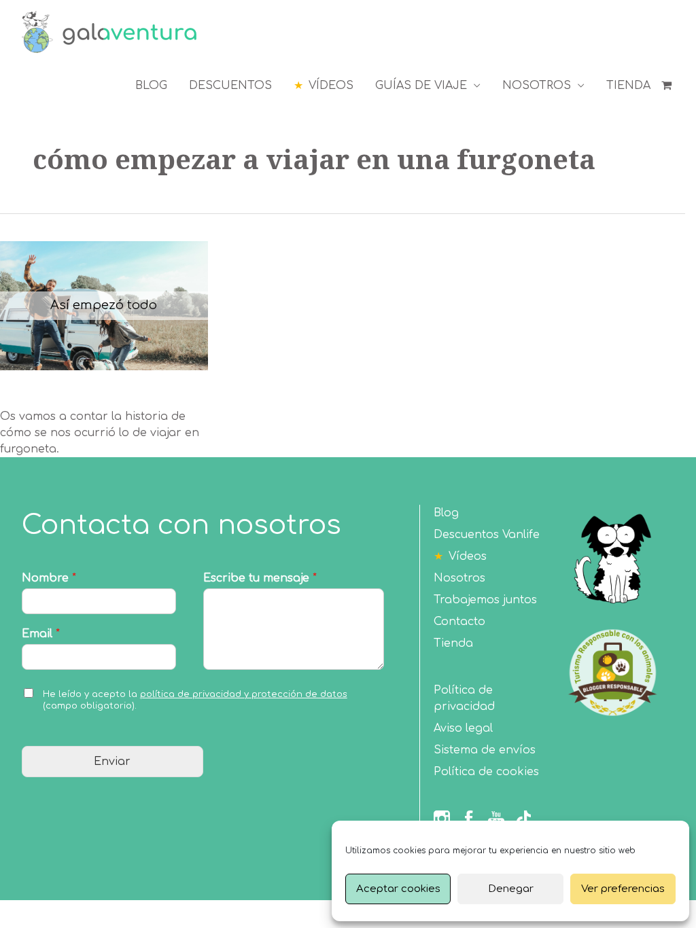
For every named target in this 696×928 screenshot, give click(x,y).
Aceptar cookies (398, 889)
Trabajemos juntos (485, 600)
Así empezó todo (103, 305)
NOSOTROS (536, 85)
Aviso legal (463, 728)
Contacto (459, 621)
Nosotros (459, 578)
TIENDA (628, 85)
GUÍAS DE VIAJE (421, 85)
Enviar (112, 761)
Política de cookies (486, 772)
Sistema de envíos (485, 750)
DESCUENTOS (230, 85)
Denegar (511, 889)
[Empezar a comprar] (667, 85)
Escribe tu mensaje (260, 578)
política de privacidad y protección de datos (243, 694)
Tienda (453, 643)
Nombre (49, 578)
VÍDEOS (331, 85)
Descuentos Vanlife (487, 535)
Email (41, 634)
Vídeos (468, 556)
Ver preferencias (623, 889)
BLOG (151, 85)
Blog (446, 513)
